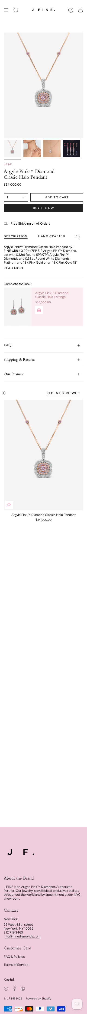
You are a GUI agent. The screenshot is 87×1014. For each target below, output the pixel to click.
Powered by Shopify (38, 998)
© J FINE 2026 (13, 998)
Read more (14, 268)
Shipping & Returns (19, 359)
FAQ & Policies (14, 957)
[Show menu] (6, 10)
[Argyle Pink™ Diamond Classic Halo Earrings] (18, 307)
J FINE (8, 164)
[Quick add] (9, 505)
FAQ (8, 345)
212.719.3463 (13, 932)
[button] (16, 10)
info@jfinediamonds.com (22, 936)
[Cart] (80, 10)
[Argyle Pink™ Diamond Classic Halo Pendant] (43, 455)
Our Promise (14, 374)
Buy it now (43, 208)
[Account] (71, 10)
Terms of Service (16, 965)
